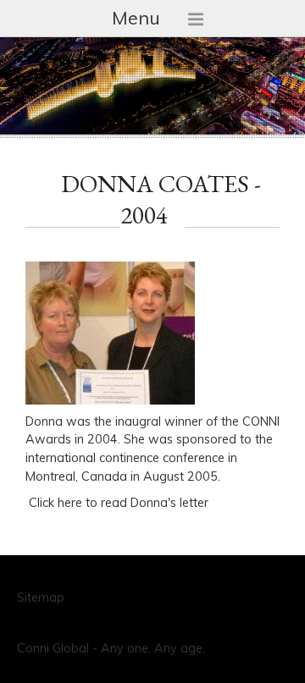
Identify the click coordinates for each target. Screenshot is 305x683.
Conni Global (53, 648)
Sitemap (40, 597)
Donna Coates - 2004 (161, 199)
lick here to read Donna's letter (122, 502)
